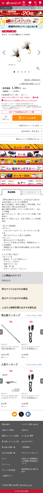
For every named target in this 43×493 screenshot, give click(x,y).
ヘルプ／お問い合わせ (30, 424)
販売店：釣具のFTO (32, 80)
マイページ (6, 464)
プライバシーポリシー (30, 453)
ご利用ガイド (7, 476)
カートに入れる (27, 118)
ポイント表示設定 (8, 470)
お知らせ (25, 430)
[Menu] (3, 3)
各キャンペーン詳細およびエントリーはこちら (20, 100)
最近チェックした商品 (10, 436)
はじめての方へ (27, 441)
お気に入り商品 (8, 430)
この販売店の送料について (29, 84)
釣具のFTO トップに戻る (29, 126)
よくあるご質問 (27, 436)
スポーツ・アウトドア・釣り (24, 8)
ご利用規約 (26, 447)
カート (4, 459)
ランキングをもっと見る (34, 315)
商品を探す (6, 424)
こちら (29, 485)
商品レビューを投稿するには (27, 139)
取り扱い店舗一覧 (8, 447)
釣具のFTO (6, 280)
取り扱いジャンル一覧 (10, 441)
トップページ (6, 8)
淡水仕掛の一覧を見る (30, 131)
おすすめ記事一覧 (8, 453)
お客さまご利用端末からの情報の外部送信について (30, 461)
